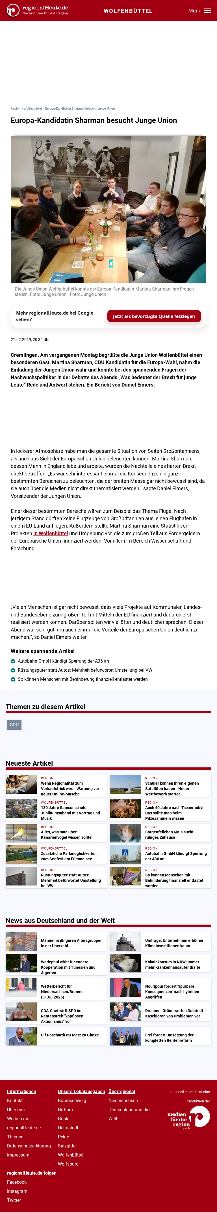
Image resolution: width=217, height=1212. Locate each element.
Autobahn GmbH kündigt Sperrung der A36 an (63, 661)
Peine (63, 1137)
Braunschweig (72, 1100)
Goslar (64, 1118)
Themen (15, 1137)
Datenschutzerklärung (29, 1146)
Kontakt (15, 1100)
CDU (14, 724)
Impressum (18, 1155)
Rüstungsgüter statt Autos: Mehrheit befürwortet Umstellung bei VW (85, 670)
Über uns (16, 1109)
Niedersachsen (123, 1100)
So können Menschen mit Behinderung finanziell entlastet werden (83, 679)
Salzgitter (67, 1146)
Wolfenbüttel (33, 108)
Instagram (17, 1191)
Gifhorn (65, 1109)
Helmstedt (68, 1127)
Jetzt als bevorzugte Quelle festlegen (154, 316)
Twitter (14, 1200)
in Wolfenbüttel (50, 533)
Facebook (17, 1182)
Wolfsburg (68, 1164)
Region (15, 108)
